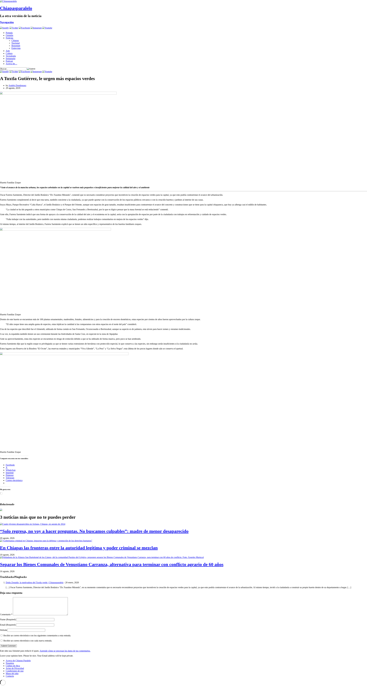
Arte (8, 51)
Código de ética (13, 666)
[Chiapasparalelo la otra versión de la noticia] (183, 1)
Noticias (9, 38)
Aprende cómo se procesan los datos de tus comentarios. (65, 651)
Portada (9, 33)
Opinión (9, 35)
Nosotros (10, 663)
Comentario (6, 614)
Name (8, 619)
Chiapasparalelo (16, 8)
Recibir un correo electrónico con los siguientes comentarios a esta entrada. (37, 635)
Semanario (10, 58)
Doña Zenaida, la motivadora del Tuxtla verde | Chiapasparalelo (34, 582)
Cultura (9, 53)
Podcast (9, 61)
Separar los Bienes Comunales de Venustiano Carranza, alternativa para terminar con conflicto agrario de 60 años (111, 564)
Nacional (15, 43)
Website (3, 630)
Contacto (10, 676)
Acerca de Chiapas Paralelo (18, 660)
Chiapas (15, 40)
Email (8, 625)
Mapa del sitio (12, 673)
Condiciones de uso (15, 671)
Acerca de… (11, 63)
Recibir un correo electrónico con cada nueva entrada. (27, 640)
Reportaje (15, 45)
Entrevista (16, 48)
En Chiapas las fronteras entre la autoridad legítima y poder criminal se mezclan (79, 547)
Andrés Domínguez (17, 85)
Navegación (7, 22)
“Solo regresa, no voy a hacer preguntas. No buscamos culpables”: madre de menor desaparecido (94, 531)
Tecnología (11, 56)
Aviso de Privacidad (15, 668)
